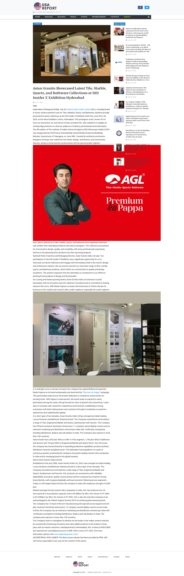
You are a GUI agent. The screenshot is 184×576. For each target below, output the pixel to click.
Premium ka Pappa (91, 392)
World (80, 557)
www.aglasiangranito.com (65, 534)
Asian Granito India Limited (78, 109)
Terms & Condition (94, 572)
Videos (127, 557)
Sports (90, 557)
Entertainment (103, 557)
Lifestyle (116, 557)
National (57, 557)
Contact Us (107, 572)
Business (69, 557)
